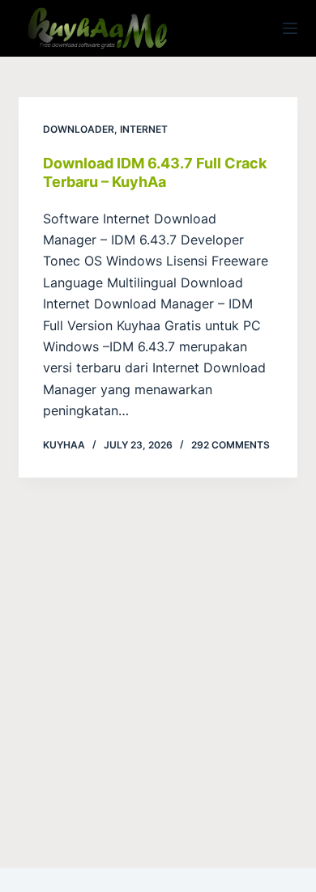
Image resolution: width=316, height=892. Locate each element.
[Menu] (290, 28)
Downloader (78, 129)
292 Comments (230, 445)
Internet (144, 129)
